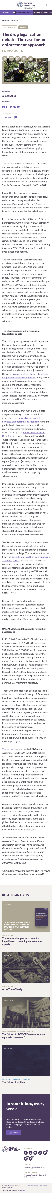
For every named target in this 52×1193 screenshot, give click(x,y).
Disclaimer (43, 1186)
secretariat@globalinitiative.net (34, 1167)
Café (23, 1190)
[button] (5, 5)
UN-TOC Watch (9, 27)
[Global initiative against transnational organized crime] (26, 5)
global (23, 27)
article (14, 21)
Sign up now (14, 1132)
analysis (5, 21)
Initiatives (7, 12)
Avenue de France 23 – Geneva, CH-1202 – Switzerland (35, 1176)
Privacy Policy (33, 1186)
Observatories (24, 12)
